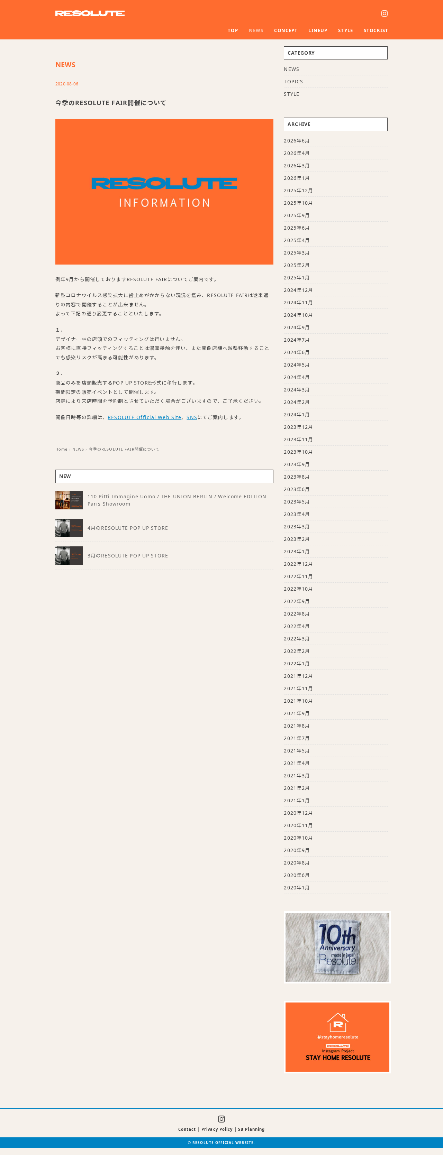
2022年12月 (298, 564)
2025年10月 (298, 203)
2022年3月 (297, 638)
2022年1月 (297, 663)
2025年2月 (297, 265)
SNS (192, 417)
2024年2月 (297, 402)
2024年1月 (297, 414)
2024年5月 (297, 364)
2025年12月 (298, 190)
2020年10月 (298, 837)
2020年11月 (298, 825)
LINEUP (317, 30)
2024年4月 (297, 377)
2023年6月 (297, 489)
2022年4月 (297, 626)
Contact (187, 1129)
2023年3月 (297, 526)
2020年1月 (297, 887)
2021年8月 (297, 725)
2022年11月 (298, 576)
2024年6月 (297, 352)
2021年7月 (297, 738)
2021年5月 (297, 750)
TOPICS (293, 81)
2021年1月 (297, 800)
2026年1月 (297, 178)
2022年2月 (297, 651)
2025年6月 (297, 227)
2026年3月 (297, 165)
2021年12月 (298, 676)
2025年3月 (297, 252)
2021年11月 (298, 688)
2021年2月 (297, 788)
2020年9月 (297, 850)
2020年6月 (297, 875)
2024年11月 (298, 302)
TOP (233, 30)
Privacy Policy (217, 1129)
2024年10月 (298, 315)
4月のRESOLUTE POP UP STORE (128, 528)
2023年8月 (297, 476)
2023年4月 (297, 514)
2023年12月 (298, 427)
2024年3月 (297, 389)
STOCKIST (376, 30)
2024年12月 (298, 290)
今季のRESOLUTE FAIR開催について (124, 449)
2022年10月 (298, 588)
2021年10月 (298, 700)
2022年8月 (297, 613)
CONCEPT (286, 30)
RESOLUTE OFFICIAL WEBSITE (223, 1142)
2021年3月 (297, 775)
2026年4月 (297, 153)
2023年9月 (297, 464)
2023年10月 (298, 452)
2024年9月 (297, 327)
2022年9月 (297, 601)
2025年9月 (297, 215)
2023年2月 (297, 539)
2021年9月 (297, 713)
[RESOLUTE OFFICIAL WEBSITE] (90, 14)
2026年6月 (297, 140)
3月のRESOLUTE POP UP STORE (128, 555)
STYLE (345, 30)
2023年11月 (298, 439)
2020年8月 (297, 862)
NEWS (256, 30)
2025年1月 (297, 277)
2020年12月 (298, 813)
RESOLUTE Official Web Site (144, 417)
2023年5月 (297, 501)
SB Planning (251, 1129)
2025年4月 (297, 240)
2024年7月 (297, 339)
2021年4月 (297, 763)
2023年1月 (297, 551)
